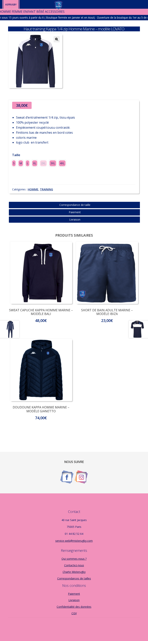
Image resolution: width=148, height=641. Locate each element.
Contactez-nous (74, 565)
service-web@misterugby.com (74, 541)
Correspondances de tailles (74, 578)
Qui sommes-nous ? (74, 559)
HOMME (33, 189)
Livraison (74, 219)
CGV (74, 613)
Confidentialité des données (74, 606)
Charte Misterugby (74, 572)
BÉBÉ (40, 11)
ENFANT (29, 11)
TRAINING (46, 189)
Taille (16, 155)
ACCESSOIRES (55, 11)
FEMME (17, 11)
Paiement (75, 212)
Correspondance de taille (74, 205)
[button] (57, 39)
